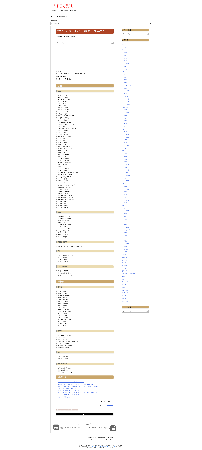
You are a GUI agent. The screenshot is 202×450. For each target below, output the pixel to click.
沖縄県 (125, 252)
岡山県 (125, 186)
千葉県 (125, 88)
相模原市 (128, 104)
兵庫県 (125, 178)
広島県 (125, 197)
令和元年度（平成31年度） (128, 273)
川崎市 (127, 101)
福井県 (125, 126)
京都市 (127, 164)
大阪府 (125, 167)
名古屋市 (128, 145)
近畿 (123, 150)
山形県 (125, 66)
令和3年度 (124, 268)
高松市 (127, 211)
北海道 (123, 44)
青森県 (125, 52)
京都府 (125, 161)
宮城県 (125, 60)
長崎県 (125, 235)
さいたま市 (128, 85)
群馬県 (125, 77)
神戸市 (127, 181)
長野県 (125, 118)
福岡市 (127, 227)
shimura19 (110, 405)
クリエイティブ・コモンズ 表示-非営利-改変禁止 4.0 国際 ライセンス (101, 446)
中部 (123, 129)
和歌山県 (126, 159)
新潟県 (125, 110)
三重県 (125, 148)
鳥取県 (125, 194)
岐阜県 (125, 140)
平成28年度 (125, 282)
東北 (123, 50)
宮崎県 (125, 246)
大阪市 (127, 170)
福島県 (125, 69)
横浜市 (127, 99)
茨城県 (125, 74)
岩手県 (125, 55)
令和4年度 (124, 265)
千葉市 (127, 90)
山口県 (125, 202)
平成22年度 (125, 298)
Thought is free (109, 439)
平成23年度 (125, 295)
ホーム (53, 16)
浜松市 (127, 134)
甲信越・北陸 (125, 107)
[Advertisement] (69, 57)
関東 (60, 16)
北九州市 (128, 230)
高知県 (125, 219)
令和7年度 (124, 257)
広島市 (127, 200)
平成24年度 (125, 292)
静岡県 (125, 131)
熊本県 (125, 241)
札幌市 (125, 47)
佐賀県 (125, 232)
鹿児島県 (126, 249)
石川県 (125, 123)
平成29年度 (125, 279)
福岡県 (125, 224)
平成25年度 (125, 290)
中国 (123, 183)
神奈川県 (126, 96)
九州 (123, 221)
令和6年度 (124, 260)
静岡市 (127, 137)
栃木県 (125, 80)
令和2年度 (124, 271)
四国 (123, 205)
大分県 (125, 238)
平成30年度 (125, 276)
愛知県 (125, 142)
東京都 (65, 16)
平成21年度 (125, 301)
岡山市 (127, 189)
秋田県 (125, 58)
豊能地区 (128, 175)
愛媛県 (125, 216)
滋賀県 (125, 153)
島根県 (125, 191)
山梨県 (125, 115)
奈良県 (125, 156)
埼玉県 (125, 82)
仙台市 (127, 63)
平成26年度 (125, 287)
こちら (107, 447)
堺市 (127, 172)
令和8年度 (72, 36)
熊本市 (127, 243)
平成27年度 (125, 284)
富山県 (125, 121)
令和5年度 (124, 262)
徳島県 (125, 213)
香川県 (125, 208)
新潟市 (127, 112)
